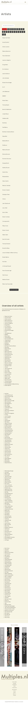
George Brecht (5, 163)
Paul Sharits (7, 582)
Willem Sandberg (8, 573)
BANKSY (4, 96)
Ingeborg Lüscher (8, 489)
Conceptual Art (5, 221)
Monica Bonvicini (6, 154)
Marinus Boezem (6, 149)
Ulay (6, 603)
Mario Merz (7, 503)
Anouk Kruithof (5, 42)
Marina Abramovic (6, 51)
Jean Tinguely (8, 596)
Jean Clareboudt (6, 203)
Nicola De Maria (5, 248)
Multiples (14, 683)
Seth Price (7, 551)
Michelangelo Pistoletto (10, 537)
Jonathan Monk (8, 507)
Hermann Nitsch (8, 517)
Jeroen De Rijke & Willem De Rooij (9, 252)
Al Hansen (7, 436)
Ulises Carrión (5, 181)
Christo (4, 199)
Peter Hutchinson (8, 454)
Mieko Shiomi (7, 585)
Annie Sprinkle (8, 589)
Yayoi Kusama (7, 480)
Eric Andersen (5, 69)
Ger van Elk (7, 405)
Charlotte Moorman (9, 509)
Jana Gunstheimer (9, 431)
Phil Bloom (4, 145)
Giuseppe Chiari (6, 194)
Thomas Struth (8, 593)
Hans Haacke (7, 434)
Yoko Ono (7, 521)
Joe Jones (7, 457)
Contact (14, 695)
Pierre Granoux (8, 427)
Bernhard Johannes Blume (8, 131)
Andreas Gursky (8, 433)
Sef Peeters (7, 528)
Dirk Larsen (7, 483)
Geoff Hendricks (8, 441)
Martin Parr (7, 526)
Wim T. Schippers (8, 576)
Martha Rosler (8, 569)
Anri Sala (6, 572)
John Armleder (5, 78)
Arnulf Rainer (7, 556)
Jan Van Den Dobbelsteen (10, 607)
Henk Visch (7, 616)
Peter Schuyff (7, 580)
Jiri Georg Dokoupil (6, 266)
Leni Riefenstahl (8, 565)
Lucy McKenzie (8, 499)
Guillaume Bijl (5, 118)
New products (14, 689)
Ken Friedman (7, 417)
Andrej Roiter (7, 566)
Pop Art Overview (8, 538)
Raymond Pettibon (8, 534)
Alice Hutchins (8, 452)
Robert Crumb (5, 230)
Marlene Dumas (5, 279)
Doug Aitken (5, 64)
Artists (14, 691)
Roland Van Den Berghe (10, 606)
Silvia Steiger (7, 592)
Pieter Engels (7, 406)
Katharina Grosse (8, 428)
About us (14, 693)
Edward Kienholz (8, 462)
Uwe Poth (7, 549)
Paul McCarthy (8, 497)
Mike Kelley (7, 460)
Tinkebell (6, 597)
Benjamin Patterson (9, 527)
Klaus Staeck (7, 590)
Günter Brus (5, 172)
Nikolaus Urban (8, 604)
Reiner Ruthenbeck (9, 570)
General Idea (7, 420)
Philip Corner (5, 225)
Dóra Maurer (7, 496)
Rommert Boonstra (6, 158)
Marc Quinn (7, 555)
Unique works (14, 687)
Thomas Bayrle (5, 105)
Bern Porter (7, 548)
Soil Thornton (7, 594)
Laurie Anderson (6, 73)
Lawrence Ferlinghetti (9, 413)
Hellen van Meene (8, 500)
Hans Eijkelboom (8, 403)
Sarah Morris (7, 511)
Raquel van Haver (6, 37)
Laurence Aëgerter (6, 60)
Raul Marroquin (8, 495)
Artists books (14, 681)
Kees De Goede (5, 239)
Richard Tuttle (8, 601)
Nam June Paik (8, 524)
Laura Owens (7, 523)
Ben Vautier (7, 613)
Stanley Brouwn (5, 167)
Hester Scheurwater (9, 575)
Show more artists (14, 289)
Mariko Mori (7, 510)
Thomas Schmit (8, 577)
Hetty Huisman (8, 451)
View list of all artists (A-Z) (9, 25)
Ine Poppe (7, 540)
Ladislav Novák (8, 520)
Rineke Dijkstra (5, 257)
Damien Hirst (7, 445)
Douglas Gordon (8, 424)
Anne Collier (5, 212)
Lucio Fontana (8, 416)
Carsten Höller (8, 447)
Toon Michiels (7, 504)
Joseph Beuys (5, 113)
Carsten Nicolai (8, 516)
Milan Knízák (7, 473)
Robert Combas (6, 216)
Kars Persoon (7, 533)
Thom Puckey (7, 553)
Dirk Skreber (7, 586)
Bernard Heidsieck (8, 438)
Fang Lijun (7, 409)
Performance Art (8, 531)
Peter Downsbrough (6, 270)
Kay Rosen (7, 568)
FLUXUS (6, 414)
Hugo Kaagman (8, 458)
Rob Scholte (7, 579)
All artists (4, 29)
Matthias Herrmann (9, 444)
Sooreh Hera (7, 443)
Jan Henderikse (8, 440)
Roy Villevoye (7, 614)
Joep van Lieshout (8, 486)
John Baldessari (5, 91)
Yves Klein (7, 472)
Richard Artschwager (7, 82)
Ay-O (3, 87)
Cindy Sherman (8, 583)
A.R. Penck (7, 530)
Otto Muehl (7, 513)
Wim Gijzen (7, 421)
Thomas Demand (6, 243)
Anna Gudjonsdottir (9, 430)
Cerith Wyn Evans (8, 407)
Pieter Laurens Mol (9, 506)
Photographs (14, 684)
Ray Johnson (7, 455)
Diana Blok (4, 136)
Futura (6, 419)
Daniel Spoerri (8, 587)
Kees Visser (7, 617)
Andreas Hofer (8, 450)
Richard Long (7, 487)
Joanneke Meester (9, 502)
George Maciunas (8, 490)
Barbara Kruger (8, 478)
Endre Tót (7, 600)
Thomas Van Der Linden (10, 608)
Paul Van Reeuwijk (8, 611)
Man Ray (6, 492)
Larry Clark (4, 207)
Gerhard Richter (8, 562)
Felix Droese (5, 275)
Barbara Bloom (5, 140)
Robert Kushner (8, 482)
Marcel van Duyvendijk (7, 284)
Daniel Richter (8, 561)
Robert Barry (5, 100)
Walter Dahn (5, 234)
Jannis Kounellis (8, 476)
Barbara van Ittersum (9, 610)
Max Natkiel (7, 514)
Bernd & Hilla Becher (6, 109)
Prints (15, 686)
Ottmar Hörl (7, 448)
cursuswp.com (20, 701)
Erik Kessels (7, 461)
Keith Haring (7, 437)
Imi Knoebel (7, 475)
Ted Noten (7, 518)
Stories (14, 692)
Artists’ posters (5, 46)
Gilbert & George (8, 423)
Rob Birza (4, 122)
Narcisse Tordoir (8, 599)
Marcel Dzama (8, 402)
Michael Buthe (5, 176)
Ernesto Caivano (6, 190)
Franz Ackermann (6, 55)
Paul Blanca (4, 127)
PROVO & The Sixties (9, 552)
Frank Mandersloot (9, 493)
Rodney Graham (8, 426)
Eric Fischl (7, 412)
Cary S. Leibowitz (8, 485)
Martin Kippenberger (9, 471)
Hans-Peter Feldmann (9, 410)
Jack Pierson (7, 535)
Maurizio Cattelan (6, 185)
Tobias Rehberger (8, 559)
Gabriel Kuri (7, 479)
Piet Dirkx (4, 261)
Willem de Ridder (8, 563)
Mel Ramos (7, 558)
